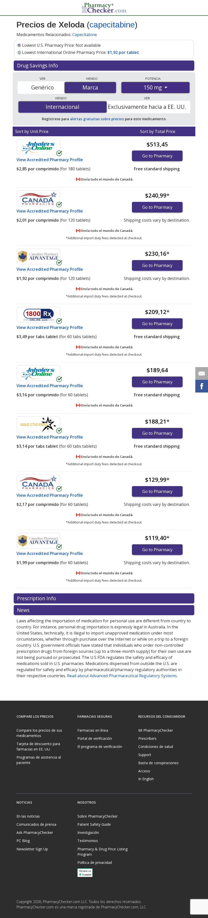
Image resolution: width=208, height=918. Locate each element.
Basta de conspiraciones (158, 762)
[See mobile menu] (20, 7)
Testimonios (87, 840)
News (24, 610)
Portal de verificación (94, 738)
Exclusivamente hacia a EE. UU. (147, 106)
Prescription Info (37, 598)
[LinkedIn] (31, 914)
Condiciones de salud (155, 746)
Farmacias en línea (92, 730)
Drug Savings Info (38, 65)
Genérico (42, 87)
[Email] (201, 373)
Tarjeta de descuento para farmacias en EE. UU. (38, 746)
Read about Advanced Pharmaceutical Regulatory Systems (122, 676)
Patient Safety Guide (94, 824)
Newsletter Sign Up (32, 849)
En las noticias (28, 816)
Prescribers (147, 738)
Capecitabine (84, 34)
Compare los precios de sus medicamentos (39, 733)
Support (144, 754)
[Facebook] (21, 914)
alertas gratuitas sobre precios (97, 118)
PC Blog (23, 840)
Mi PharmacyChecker (155, 730)
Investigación (88, 832)
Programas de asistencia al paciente (38, 760)
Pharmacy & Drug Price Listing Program (102, 852)
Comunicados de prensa (36, 824)
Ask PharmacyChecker (34, 832)
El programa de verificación (99, 746)
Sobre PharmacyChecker (97, 816)
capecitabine (112, 24)
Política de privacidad (94, 862)
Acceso (144, 771)
